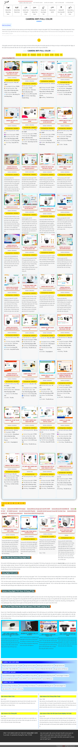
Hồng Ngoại (33, 54)
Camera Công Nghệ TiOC (8, 58)
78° (28, 54)
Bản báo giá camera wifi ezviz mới (45, 665)
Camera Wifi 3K (22, 679)
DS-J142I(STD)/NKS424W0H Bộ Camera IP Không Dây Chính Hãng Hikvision (65, 375)
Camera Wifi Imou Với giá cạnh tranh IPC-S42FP (38, 508)
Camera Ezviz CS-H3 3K (65, 466)
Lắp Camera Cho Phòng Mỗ (9, 713)
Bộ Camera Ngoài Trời (60, 685)
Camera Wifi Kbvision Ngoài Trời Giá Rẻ (11, 675)
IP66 (61, 54)
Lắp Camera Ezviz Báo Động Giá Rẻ (46, 675)
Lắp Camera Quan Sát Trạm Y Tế (48, 635)
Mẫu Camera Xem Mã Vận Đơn (67, 634)
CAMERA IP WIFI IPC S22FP (47, 246)
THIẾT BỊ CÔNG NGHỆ (59, 2)
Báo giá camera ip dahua (30, 665)
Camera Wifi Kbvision (47, 679)
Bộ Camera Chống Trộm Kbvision (10, 685)
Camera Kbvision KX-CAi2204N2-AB (60, 508)
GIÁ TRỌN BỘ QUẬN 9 (38, 2)
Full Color (39, 54)
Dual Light (24, 54)
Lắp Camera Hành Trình (7, 696)
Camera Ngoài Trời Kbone (62, 675)
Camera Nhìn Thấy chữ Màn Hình (10, 669)
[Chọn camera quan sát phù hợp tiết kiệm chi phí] (73, 10)
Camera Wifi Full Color (39, 19)
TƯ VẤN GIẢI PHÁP (69, 2)
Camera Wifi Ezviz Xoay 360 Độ (29, 675)
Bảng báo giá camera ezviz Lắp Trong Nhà (12, 665)
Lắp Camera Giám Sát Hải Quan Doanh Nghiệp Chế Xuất (55, 713)
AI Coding (57, 54)
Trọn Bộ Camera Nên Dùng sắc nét (45, 685)
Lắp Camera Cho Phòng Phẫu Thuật (50, 696)
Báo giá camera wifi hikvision (61, 669)
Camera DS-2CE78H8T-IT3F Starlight (16, 508)
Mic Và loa (18, 54)
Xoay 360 (47, 54)
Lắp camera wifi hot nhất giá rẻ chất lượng (12, 689)
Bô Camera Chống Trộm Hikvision (27, 685)
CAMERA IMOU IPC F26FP (47, 286)
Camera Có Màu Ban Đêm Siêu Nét (44, 669)
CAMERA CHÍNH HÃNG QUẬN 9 (25, 2)
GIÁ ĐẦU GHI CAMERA (48, 2)
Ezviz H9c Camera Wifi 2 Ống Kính (27, 511)
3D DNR (51, 54)
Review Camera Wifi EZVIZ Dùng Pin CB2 (34, 513)
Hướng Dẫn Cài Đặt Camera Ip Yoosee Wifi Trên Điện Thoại (51, 511)
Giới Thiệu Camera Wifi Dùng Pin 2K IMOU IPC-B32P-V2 (10, 635)
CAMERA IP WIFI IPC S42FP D (12, 465)
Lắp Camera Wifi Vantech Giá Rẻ (10, 679)
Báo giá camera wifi (59, 665)
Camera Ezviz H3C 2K (12, 207)
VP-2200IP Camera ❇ (12, 511)
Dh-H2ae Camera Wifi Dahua (15, 513)
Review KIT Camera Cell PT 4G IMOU (29, 634)
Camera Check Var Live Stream (27, 669)
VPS (64, 746)
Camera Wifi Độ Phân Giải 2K (34, 679)
